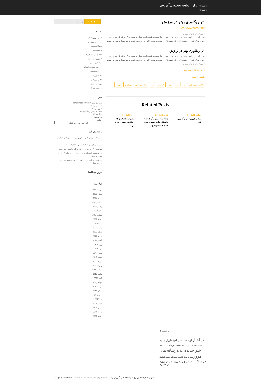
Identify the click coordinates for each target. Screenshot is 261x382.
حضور (161, 345)
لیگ (197, 361)
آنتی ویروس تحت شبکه (78, 123)
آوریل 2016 (97, 303)
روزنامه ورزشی (96, 71)
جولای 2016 (97, 290)
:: (204, 340)
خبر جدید (161, 85)
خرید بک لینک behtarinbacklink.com (87, 102)
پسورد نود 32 (97, 108)
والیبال (181, 361)
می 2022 (98, 223)
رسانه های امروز (141, 85)
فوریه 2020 (97, 236)
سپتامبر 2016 (96, 282)
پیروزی (162, 361)
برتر (182, 345)
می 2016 (98, 299)
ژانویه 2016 (97, 316)
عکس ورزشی (96, 79)
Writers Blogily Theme (96, 377)
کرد (168, 365)
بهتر (169, 85)
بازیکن (200, 345)
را (178, 350)
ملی (187, 361)
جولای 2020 (97, 231)
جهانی (166, 345)
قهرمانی (203, 361)
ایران (168, 340)
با (164, 340)
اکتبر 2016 (98, 278)
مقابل (191, 362)
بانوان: (195, 345)
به (179, 345)
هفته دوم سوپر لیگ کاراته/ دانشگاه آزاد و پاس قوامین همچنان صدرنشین (156, 122)
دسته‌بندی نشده (96, 62)
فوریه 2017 (97, 261)
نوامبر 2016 (97, 274)
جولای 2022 (97, 219)
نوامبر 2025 (97, 206)
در (152, 85)
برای (187, 345)
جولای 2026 (97, 194)
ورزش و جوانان (96, 88)
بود (177, 345)
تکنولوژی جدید (198, 77)
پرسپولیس (169, 361)
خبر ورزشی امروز (95, 58)
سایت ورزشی (96, 75)
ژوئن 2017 (98, 244)
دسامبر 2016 (97, 269)
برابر (191, 345)
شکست (180, 357)
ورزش (118, 85)
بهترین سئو (98, 117)
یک (160, 364)
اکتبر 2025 (98, 210)
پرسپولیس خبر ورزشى (93, 54)
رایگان (99, 120)
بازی (161, 340)
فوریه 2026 (97, 198)
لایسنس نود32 (96, 105)
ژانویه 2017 (97, 265)
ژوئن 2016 (98, 295)
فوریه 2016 (97, 311)
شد (185, 356)
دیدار (181, 351)
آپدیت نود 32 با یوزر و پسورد (193, 70)
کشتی (164, 365)
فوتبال (162, 356)
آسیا (202, 340)
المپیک (174, 340)
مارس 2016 (97, 307)
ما (194, 362)
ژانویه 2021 (97, 227)
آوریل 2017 (97, 252)
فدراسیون (169, 357)
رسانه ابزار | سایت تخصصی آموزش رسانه (183, 7)
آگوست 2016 (96, 286)
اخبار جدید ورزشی (196, 85)
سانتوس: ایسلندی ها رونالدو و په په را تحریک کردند (124, 122)
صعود (175, 357)
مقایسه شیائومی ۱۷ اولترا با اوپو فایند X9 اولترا (83, 144)
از (191, 340)
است (187, 340)
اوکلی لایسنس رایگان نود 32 (91, 111)
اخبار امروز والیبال (95, 37)
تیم (173, 345)
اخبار (177, 85)
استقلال (181, 340)
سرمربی (190, 357)
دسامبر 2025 (97, 202)
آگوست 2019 (96, 240)
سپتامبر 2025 (96, 215)
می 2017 (98, 248)
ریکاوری (128, 85)
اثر (185, 85)
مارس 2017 (97, 257)
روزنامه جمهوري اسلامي (92, 67)
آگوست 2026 (96, 189)
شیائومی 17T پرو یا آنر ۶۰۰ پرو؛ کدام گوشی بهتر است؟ (80, 149)
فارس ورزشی (96, 83)
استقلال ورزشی (96, 46)
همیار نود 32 (97, 114)
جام (170, 345)
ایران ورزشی (97, 50)
